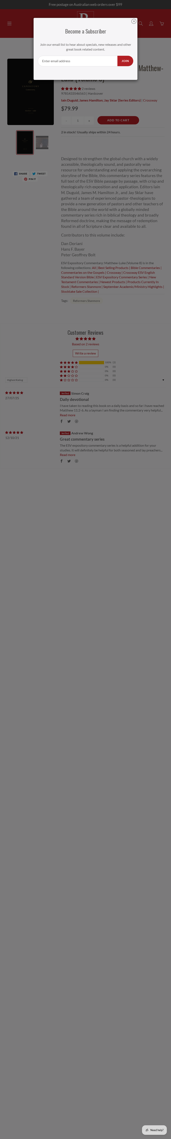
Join (125, 61)
